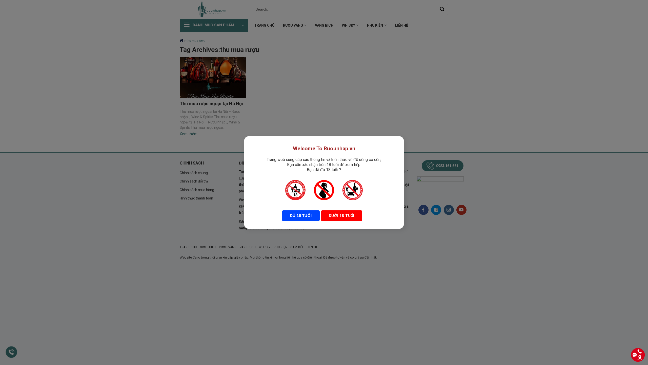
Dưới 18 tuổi (341, 215)
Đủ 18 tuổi (301, 215)
